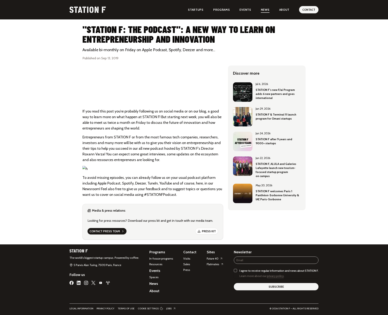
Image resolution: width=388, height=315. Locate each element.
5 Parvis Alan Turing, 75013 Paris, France (97, 265)
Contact (308, 10)
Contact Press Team (105, 231)
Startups (195, 10)
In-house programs (161, 258)
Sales (186, 264)
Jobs (169, 308)
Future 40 (212, 258)
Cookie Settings (148, 308)
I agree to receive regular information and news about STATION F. (278, 271)
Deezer (140, 183)
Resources (155, 264)
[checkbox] (235, 270)
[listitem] (267, 91)
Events (245, 10)
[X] (93, 283)
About (284, 10)
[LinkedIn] (79, 283)
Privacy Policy (105, 308)
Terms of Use (126, 308)
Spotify (128, 183)
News (265, 10)
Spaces (154, 277)
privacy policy (275, 276)
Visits (186, 258)
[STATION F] (88, 9)
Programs (221, 10)
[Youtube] (101, 283)
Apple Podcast (109, 183)
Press (186, 270)
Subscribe (276, 286)
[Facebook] (72, 283)
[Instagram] (86, 283)
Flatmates (213, 264)
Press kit (209, 231)
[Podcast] (108, 283)
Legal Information (81, 308)
